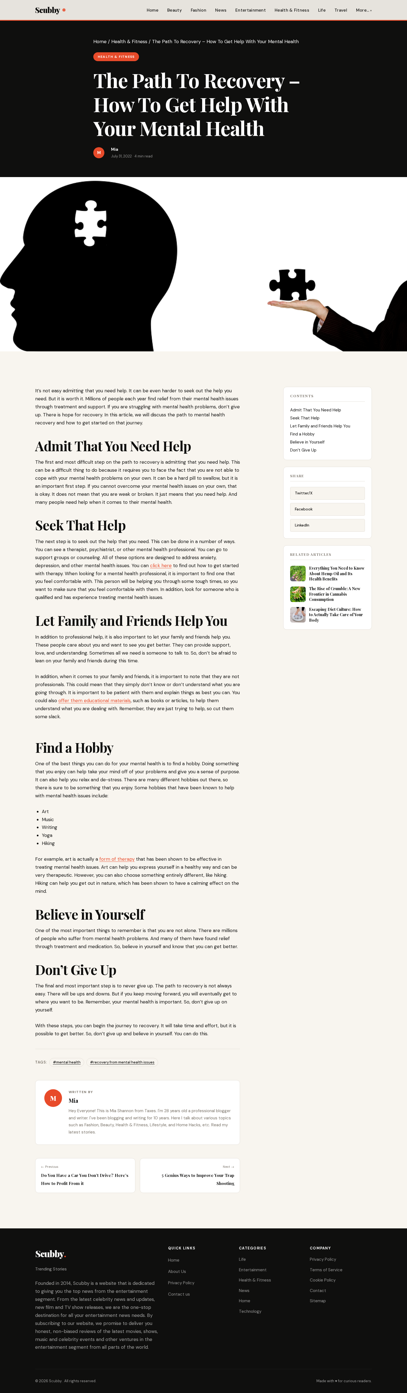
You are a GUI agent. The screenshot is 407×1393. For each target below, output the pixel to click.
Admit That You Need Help (315, 410)
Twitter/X (304, 493)
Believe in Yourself (307, 442)
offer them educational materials (94, 700)
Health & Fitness (292, 10)
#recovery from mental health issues (122, 1062)
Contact (318, 1290)
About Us (177, 1271)
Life (322, 10)
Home (152, 10)
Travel (340, 10)
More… (362, 10)
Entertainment (250, 10)
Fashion (198, 10)
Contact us (179, 1294)
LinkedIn (302, 525)
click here (161, 565)
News (220, 10)
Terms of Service (326, 1270)
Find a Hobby (302, 434)
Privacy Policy (181, 1283)
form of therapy (117, 859)
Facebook (304, 509)
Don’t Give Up (303, 450)
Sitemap (318, 1301)
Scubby (47, 10)
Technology (250, 1311)
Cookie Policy (323, 1280)
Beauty (174, 10)
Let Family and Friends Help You (320, 426)
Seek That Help (305, 418)
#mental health (67, 1062)
